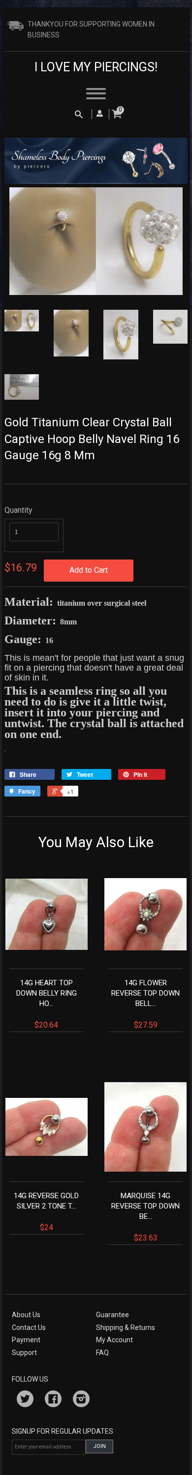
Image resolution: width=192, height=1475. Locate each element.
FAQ (102, 1353)
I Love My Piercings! (96, 67)
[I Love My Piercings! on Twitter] (25, 1400)
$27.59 (145, 1004)
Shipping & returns (125, 1327)
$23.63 (145, 1216)
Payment (26, 1340)
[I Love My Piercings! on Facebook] (53, 1400)
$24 (46, 1211)
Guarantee (112, 1315)
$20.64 (46, 1004)
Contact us (29, 1327)
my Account (114, 1340)
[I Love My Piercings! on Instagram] (81, 1400)
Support (24, 1353)
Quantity (18, 510)
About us (26, 1315)
